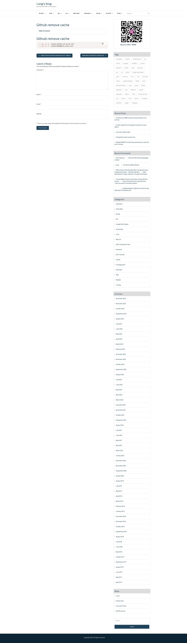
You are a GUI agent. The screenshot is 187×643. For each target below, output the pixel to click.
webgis (127, 103)
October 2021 (120, 415)
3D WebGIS (119, 59)
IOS (138, 76)
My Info (41, 13)
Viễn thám (76, 13)
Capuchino (119, 204)
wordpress (135, 103)
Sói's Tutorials (120, 254)
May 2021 (119, 440)
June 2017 (119, 572)
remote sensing (142, 94)
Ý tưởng (118, 285)
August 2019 (120, 481)
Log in (118, 596)
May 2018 (119, 552)
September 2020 (121, 471)
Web (117, 275)
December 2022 (121, 354)
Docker (126, 68)
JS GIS (118, 81)
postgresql (119, 94)
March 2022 (119, 400)
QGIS (133, 94)
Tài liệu (98, 13)
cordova (142, 63)
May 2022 (119, 390)
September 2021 (121, 420)
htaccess (125, 76)
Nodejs (143, 85)
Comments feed (121, 606)
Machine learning (120, 85)
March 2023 (119, 344)
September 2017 (121, 562)
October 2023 (120, 308)
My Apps (108, 13)
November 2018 (121, 521)
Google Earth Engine (138, 72)
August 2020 (120, 476)
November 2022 (121, 359)
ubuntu (136, 98)
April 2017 (119, 582)
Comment (40, 70)
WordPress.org (120, 611)
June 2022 (119, 384)
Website (39, 114)
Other (119, 13)
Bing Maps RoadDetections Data (93, 55)
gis (117, 72)
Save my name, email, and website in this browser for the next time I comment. (62, 123)
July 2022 (119, 379)
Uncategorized (120, 265)
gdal (133, 68)
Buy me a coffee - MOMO (128, 45)
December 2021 (121, 405)
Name (39, 94)
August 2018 (120, 536)
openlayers (119, 90)
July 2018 (119, 542)
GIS (66, 13)
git (122, 72)
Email (39, 104)
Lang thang (119, 229)
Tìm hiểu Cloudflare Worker (131, 165)
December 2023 (121, 298)
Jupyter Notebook (127, 81)
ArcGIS (118, 63)
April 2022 (119, 395)
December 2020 (121, 460)
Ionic (132, 76)
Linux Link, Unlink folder (123, 132)
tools (129, 98)
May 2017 (119, 577)
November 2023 (121, 303)
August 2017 (120, 567)
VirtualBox (144, 98)
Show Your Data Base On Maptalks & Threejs (56, 55)
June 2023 (119, 329)
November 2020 (121, 466)
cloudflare (134, 63)
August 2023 (120, 319)
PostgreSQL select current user (125, 137)
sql (117, 98)
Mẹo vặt (118, 239)
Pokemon (133, 90)
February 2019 (120, 506)
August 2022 (120, 374)
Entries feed (119, 601)
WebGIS (118, 280)
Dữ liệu (118, 214)
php (126, 90)
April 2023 (119, 339)
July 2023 (119, 324)
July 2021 (119, 430)
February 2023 (120, 349)
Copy (105, 43)
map (130, 85)
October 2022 (120, 364)
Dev (59, 13)
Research (87, 13)
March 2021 (119, 450)
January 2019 (120, 511)
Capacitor (125, 63)
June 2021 (119, 435)
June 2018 (119, 547)
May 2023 (119, 334)
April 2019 (119, 496)
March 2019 (119, 501)
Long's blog (44, 3)
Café (50, 13)
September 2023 (121, 314)
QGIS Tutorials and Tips (123, 244)
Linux (143, 81)
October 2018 (120, 526)
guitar (117, 76)
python (127, 94)
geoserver (140, 68)
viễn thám (118, 103)
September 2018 (121, 531)
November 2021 (121, 410)
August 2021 (120, 425)
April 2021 (119, 445)
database (118, 68)
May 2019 (119, 491)
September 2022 (121, 369)
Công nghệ (119, 209)
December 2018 (121, 516)
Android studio (137, 59)
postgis (141, 90)
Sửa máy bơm (120, 158)
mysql (136, 85)
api (145, 59)
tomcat (123, 98)
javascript (145, 76)
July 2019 (119, 486)
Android (127, 59)
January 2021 (120, 455)
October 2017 (120, 557)
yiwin (117, 165)
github (127, 72)
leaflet (137, 81)
